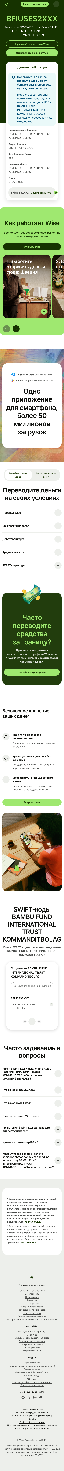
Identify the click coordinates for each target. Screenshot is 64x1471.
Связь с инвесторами (32, 1306)
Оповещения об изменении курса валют (32, 1382)
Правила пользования (32, 1409)
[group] (27, 286)
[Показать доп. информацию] (44, 312)
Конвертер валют (32, 1369)
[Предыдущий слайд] (6, 328)
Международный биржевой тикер (32, 1372)
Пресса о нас (32, 1297)
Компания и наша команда (32, 1290)
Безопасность (32, 1294)
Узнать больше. (33, 1221)
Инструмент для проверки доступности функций (32, 1319)
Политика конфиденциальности (32, 1412)
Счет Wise (32, 1334)
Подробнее (24, 121)
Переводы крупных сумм (32, 1341)
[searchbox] (32, 985)
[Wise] (6, 4)
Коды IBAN (32, 1378)
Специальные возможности (32, 1316)
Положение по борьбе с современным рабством (32, 1425)
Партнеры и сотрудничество (32, 1309)
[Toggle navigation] (56, 4)
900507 (38, 1455)
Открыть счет (32, 246)
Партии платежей (32, 1350)
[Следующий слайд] (16, 328)
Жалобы (32, 1419)
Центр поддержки (32, 1313)
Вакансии (32, 1300)
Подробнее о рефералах (32, 672)
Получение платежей (32, 1344)
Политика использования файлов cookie (32, 1415)
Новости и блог (32, 1362)
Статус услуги (32, 1303)
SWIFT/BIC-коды (32, 1375)
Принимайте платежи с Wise (32, 44)
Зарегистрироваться (34, 4)
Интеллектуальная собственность (32, 1428)
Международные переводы (32, 1331)
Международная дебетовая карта (32, 1338)
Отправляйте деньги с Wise (32, 52)
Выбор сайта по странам (32, 1422)
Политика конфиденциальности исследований (32, 1366)
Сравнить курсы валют (32, 1385)
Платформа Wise (32, 1347)
